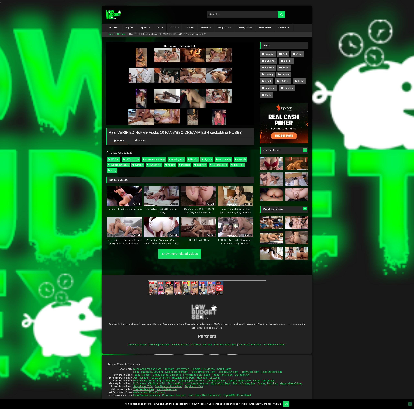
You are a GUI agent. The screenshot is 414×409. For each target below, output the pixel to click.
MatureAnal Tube (221, 383)
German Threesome (239, 380)
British (286, 67)
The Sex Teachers (143, 389)
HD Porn (174, 27)
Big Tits (129, 27)
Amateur (269, 54)
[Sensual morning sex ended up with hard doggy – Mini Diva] (296, 237)
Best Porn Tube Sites (201, 344)
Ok (286, 404)
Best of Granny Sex (244, 383)
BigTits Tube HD (166, 380)
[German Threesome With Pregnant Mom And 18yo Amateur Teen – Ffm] (296, 222)
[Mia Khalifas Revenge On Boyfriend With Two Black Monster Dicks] (271, 222)
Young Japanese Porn (191, 380)
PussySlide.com (249, 371)
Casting (189, 27)
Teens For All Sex (222, 374)
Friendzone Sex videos (196, 374)
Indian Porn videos (264, 380)
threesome (239, 165)
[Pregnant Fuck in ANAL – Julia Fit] (296, 253)
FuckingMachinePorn (203, 371)
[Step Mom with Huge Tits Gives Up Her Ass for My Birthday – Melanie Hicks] (296, 194)
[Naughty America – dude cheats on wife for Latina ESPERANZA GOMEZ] (296, 163)
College (285, 74)
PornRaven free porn (174, 395)
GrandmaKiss (175, 383)
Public (268, 95)
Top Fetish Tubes (180, 344)
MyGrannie (139, 383)
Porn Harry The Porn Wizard (205, 395)
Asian (299, 54)
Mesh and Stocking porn (147, 369)
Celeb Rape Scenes (159, 344)
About (120, 140)
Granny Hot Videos (291, 383)
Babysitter (205, 27)
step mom (201, 165)
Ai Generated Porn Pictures (149, 392)
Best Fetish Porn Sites (250, 344)
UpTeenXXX (242, 374)
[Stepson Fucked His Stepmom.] (271, 179)
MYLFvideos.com (167, 389)
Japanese (145, 27)
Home (115, 27)
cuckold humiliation (120, 165)
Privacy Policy (245, 27)
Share (142, 140)
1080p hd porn (132, 159)
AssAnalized (140, 377)
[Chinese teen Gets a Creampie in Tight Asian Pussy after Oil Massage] (296, 179)
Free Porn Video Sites (225, 344)
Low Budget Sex (215, 380)
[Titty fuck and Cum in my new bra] (271, 163)
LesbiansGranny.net (196, 383)
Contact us (283, 27)
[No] (410, 404)
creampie (241, 159)
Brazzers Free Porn (183, 377)
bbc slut (194, 159)
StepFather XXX (194, 386)
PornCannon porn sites (146, 395)
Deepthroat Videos (137, 344)
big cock (208, 159)
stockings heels (219, 165)
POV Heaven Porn (144, 380)
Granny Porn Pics (268, 383)
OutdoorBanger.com (176, 371)
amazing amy (177, 159)
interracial (185, 165)
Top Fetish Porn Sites (274, 344)
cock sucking (224, 159)
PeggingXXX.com (228, 371)
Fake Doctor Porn (271, 371)
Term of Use (265, 27)
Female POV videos (203, 369)
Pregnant (288, 88)
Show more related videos (180, 253)
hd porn (171, 165)
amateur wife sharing (155, 159)
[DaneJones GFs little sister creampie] (271, 237)
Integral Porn (224, 27)
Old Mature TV (156, 383)
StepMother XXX (143, 386)
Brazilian (269, 67)
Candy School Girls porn (167, 374)
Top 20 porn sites (160, 377)
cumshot (139, 165)
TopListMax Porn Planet (237, 395)
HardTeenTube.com (208, 377)
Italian (160, 27)
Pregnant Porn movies (176, 369)
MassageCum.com (152, 371)
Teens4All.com (141, 374)
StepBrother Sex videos (168, 386)
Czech (268, 81)
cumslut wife (155, 165)
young (113, 170)
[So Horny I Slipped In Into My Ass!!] (271, 194)
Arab (285, 54)
